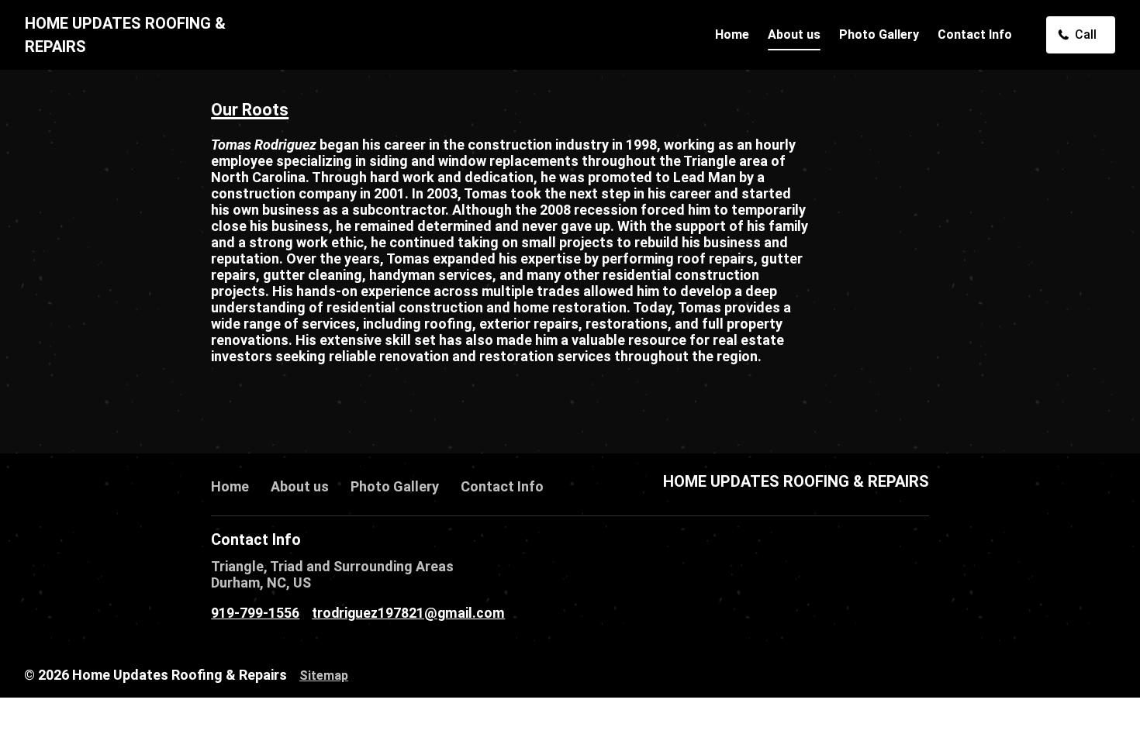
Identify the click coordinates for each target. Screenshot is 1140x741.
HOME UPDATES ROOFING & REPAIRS (796, 481)
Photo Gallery (879, 34)
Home (732, 34)
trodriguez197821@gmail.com (408, 613)
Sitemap (323, 675)
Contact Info (975, 34)
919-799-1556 (255, 613)
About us (794, 34)
